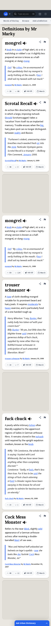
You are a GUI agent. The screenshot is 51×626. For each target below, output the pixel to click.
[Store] (40, 14)
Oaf (9, 67)
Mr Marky (18, 85)
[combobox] (24, 14)
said (24, 333)
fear (39, 75)
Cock (31, 554)
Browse (25, 21)
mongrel (8, 85)
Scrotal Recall (10, 160)
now (36, 550)
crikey (19, 67)
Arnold (9, 117)
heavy (8, 308)
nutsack (39, 436)
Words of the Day (11, 21)
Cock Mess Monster (13, 564)
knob (9, 49)
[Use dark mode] (45, 14)
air (38, 143)
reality (17, 133)
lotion (32, 425)
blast (16, 540)
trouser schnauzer (12, 358)
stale (13, 147)
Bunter (33, 318)
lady (31, 469)
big (41, 125)
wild (40, 529)
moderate (33, 304)
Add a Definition (40, 21)
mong (27, 61)
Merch (41, 91)
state (19, 49)
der (19, 554)
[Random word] (33, 14)
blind (26, 529)
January (27, 154)
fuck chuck (9, 498)
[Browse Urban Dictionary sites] (7, 14)
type (9, 296)
